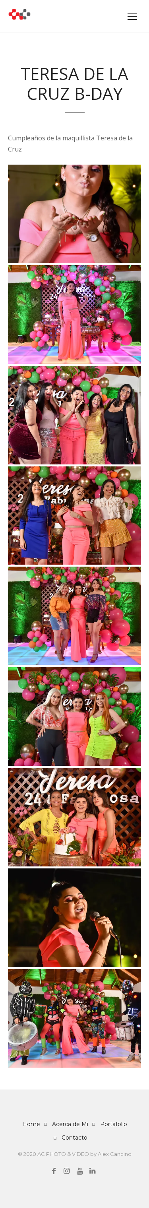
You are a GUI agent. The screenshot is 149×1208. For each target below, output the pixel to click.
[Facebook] (54, 1171)
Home (31, 1124)
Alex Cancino (115, 1154)
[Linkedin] (92, 1171)
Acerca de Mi (70, 1124)
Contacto (74, 1137)
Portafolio (113, 1124)
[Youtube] (80, 1171)
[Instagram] (67, 1171)
